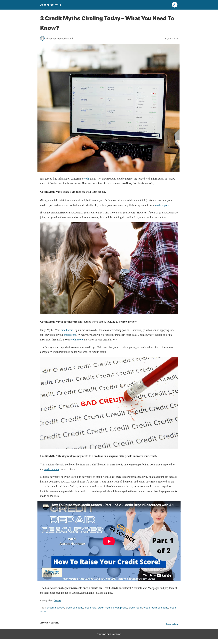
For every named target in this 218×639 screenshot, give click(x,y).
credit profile (120, 607)
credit (86, 178)
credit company (74, 607)
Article (57, 600)
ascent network (55, 607)
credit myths (105, 607)
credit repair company (155, 607)
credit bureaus (51, 469)
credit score (67, 330)
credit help (90, 607)
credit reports (162, 205)
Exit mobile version (109, 634)
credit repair (135, 607)
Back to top (172, 624)
